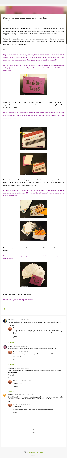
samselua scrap (13, 394)
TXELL (10, 346)
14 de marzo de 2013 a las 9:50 (23, 404)
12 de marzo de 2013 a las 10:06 (20, 319)
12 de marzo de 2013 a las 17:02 (23, 380)
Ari (14, 328)
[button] (4, 23)
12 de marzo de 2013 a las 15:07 (22, 368)
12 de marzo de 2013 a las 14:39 (20, 346)
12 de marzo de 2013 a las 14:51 (23, 351)
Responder (11, 342)
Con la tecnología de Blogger (34, 452)
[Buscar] (7, 2)
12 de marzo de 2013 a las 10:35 (23, 328)
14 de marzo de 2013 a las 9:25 (26, 394)
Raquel (10, 319)
